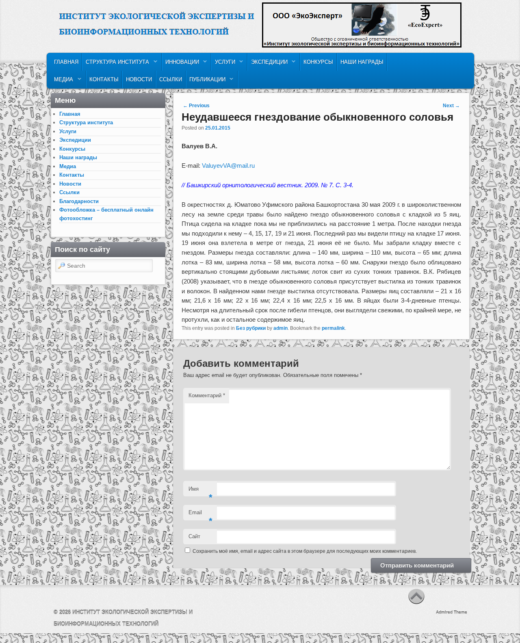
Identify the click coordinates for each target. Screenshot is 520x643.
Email (200, 514)
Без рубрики (251, 328)
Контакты (104, 79)
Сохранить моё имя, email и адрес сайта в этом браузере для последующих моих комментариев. (305, 551)
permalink (333, 328)
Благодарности (79, 201)
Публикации (205, 81)
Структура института (115, 64)
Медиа (62, 81)
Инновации (180, 64)
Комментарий (206, 395)
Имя (200, 491)
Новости (139, 79)
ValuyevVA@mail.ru (228, 165)
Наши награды (362, 62)
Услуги (223, 64)
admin (280, 328)
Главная (66, 62)
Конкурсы (318, 62)
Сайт (194, 536)
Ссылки (170, 79)
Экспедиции (268, 64)
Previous (196, 105)
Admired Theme (451, 612)
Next (451, 105)
